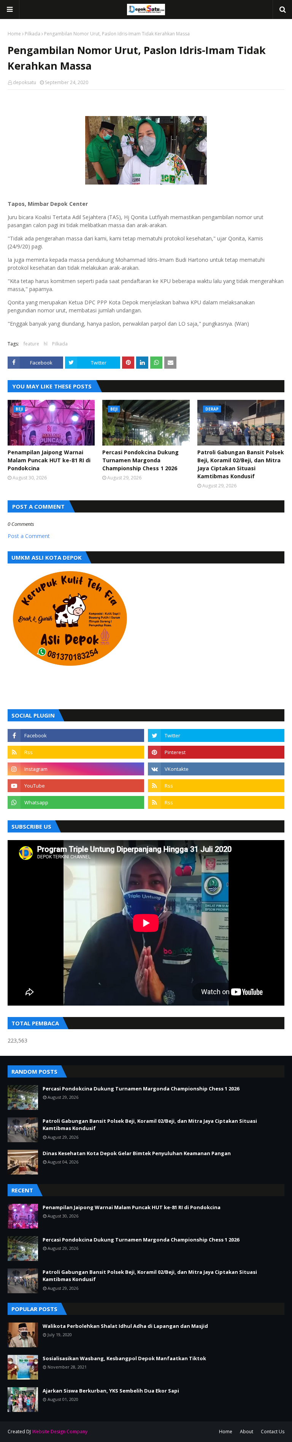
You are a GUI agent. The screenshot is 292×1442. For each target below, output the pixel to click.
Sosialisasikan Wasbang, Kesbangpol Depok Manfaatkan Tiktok (124, 1358)
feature (31, 344)
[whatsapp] (76, 802)
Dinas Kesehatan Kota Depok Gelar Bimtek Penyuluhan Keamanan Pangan (137, 1153)
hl (46, 344)
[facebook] (76, 735)
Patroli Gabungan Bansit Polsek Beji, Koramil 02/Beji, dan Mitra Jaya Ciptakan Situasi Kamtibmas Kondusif (240, 464)
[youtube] (76, 785)
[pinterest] (216, 752)
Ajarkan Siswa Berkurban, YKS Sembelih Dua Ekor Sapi (111, 1390)
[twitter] (216, 735)
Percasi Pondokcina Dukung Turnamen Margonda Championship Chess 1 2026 (140, 460)
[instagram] (76, 768)
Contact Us (272, 1431)
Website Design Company (59, 1431)
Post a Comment (29, 536)
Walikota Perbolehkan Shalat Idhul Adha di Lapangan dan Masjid (125, 1326)
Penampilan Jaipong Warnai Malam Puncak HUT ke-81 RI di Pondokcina (49, 460)
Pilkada (32, 33)
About (246, 1431)
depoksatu (24, 82)
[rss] (76, 752)
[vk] (216, 768)
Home (14, 33)
